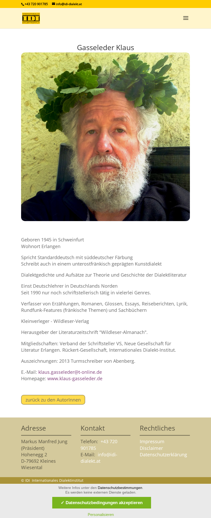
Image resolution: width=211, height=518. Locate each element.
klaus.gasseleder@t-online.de (70, 372)
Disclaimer (151, 448)
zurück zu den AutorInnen (53, 400)
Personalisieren (101, 514)
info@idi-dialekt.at (99, 457)
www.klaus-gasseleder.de (74, 378)
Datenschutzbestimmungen (120, 488)
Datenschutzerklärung (163, 454)
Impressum (152, 441)
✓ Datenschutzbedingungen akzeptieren (102, 502)
